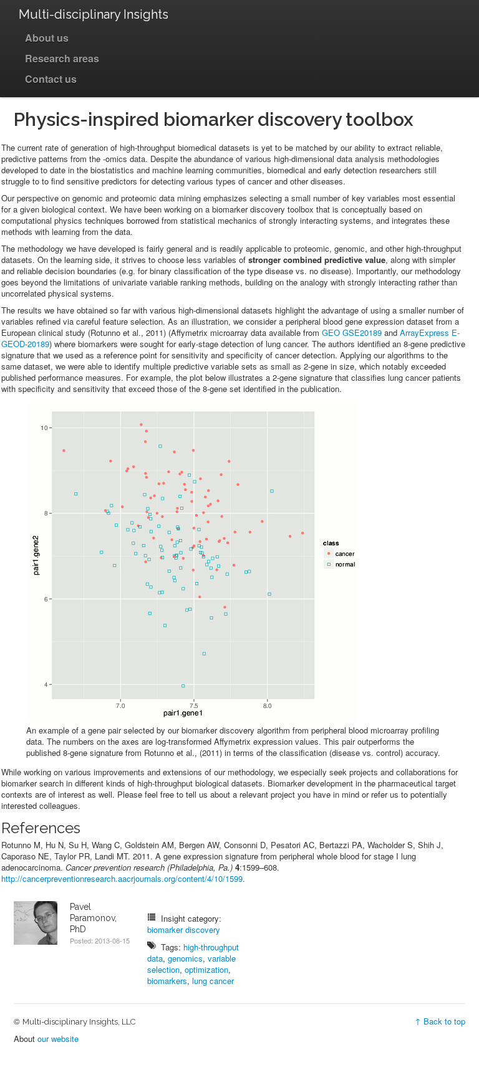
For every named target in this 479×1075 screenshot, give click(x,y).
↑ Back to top (440, 1021)
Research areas (62, 58)
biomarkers (167, 981)
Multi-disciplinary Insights (93, 14)
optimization (206, 969)
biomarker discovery (183, 929)
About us (47, 38)
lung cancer (213, 981)
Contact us (51, 79)
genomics (185, 958)
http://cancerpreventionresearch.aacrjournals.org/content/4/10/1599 (122, 878)
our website (58, 1038)
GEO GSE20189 (352, 332)
